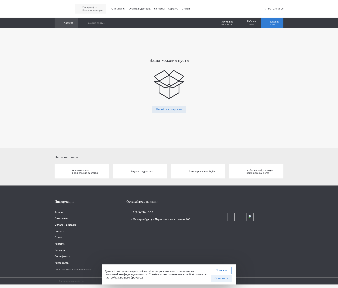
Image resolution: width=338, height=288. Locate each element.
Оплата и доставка (140, 8)
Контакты (159, 8)
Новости (59, 231)
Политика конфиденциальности (73, 269)
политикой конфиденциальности (126, 274)
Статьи (186, 8)
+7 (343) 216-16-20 (273, 8)
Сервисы (173, 8)
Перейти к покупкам (169, 109)
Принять (221, 270)
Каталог (59, 212)
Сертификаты (62, 256)
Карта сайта (61, 262)
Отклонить (221, 278)
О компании (118, 8)
